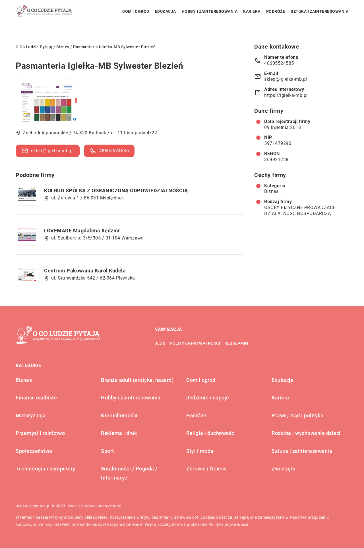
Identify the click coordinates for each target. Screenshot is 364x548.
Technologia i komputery (45, 469)
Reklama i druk (119, 433)
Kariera (251, 11)
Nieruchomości (119, 415)
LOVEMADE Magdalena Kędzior (82, 231)
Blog (160, 343)
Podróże (275, 11)
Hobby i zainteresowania (210, 11)
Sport (107, 451)
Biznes (271, 191)
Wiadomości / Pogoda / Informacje (129, 473)
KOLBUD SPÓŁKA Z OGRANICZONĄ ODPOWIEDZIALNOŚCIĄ (116, 190)
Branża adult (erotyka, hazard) (137, 380)
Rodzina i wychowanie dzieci (306, 433)
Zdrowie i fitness (206, 469)
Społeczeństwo (34, 451)
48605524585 (114, 150)
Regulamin (236, 343)
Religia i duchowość (210, 433)
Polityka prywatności (195, 343)
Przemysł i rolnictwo (40, 433)
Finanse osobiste (36, 398)
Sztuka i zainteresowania (319, 11)
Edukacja (165, 11)
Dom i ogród (135, 11)
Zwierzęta (284, 469)
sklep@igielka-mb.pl (52, 150)
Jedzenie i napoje (207, 398)
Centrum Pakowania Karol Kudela (85, 271)
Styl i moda (200, 451)
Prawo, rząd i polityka (297, 415)
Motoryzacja (31, 415)
